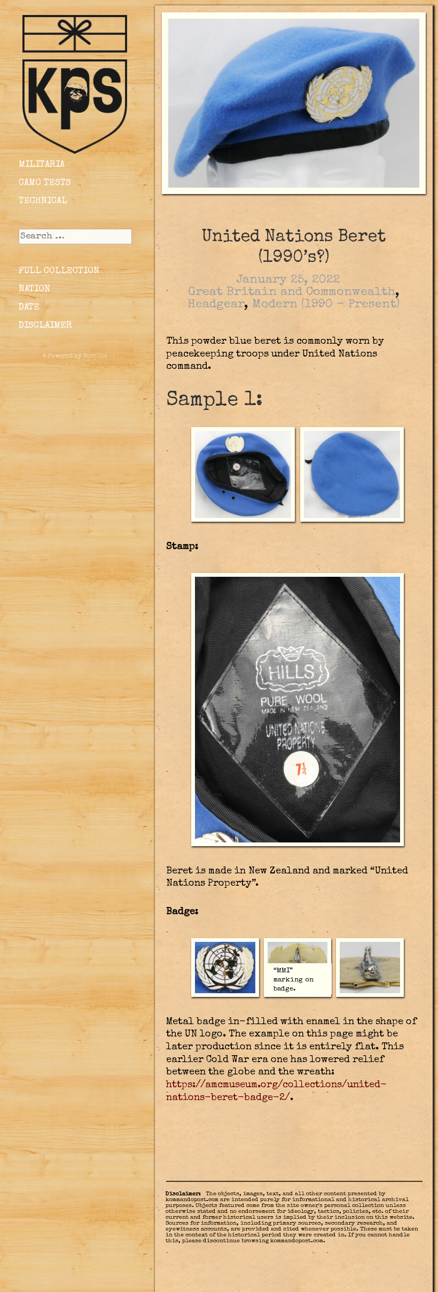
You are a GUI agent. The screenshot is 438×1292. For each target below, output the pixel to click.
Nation (34, 289)
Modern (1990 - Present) (326, 305)
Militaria (42, 164)
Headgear (215, 305)
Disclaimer (45, 325)
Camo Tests (45, 183)
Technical (43, 201)
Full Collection (59, 271)
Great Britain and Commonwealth (291, 293)
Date (29, 307)
